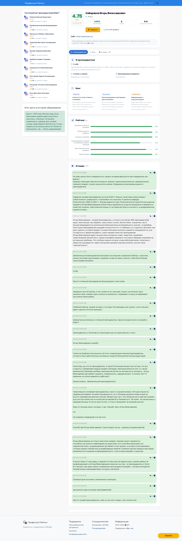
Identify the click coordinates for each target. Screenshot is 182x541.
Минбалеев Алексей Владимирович (43, 25)
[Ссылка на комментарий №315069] (151, 172)
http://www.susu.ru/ (84, 36)
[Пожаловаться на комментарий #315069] (154, 172)
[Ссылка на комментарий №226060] (151, 251)
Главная (87, 3)
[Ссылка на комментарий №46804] (151, 457)
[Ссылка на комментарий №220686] (151, 267)
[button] (158, 3)
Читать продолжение (52, 129)
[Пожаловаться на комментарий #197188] (154, 287)
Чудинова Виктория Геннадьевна (43, 42)
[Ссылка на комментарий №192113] (151, 303)
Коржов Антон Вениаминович (41, 68)
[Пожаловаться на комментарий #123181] (154, 349)
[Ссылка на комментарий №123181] (151, 349)
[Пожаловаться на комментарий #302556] (154, 193)
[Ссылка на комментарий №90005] (151, 423)
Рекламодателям (98, 528)
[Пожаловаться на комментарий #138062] (154, 316)
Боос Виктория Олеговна (39, 93)
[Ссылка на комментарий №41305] (151, 475)
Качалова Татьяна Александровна (43, 85)
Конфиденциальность (78, 534)
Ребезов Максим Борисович (40, 17)
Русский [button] (149, 3)
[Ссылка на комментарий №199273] (151, 277)
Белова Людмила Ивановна (40, 51)
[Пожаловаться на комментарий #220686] (154, 267)
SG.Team (49, 527)
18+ (128, 525)
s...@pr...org (89, 43)
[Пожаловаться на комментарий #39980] (154, 496)
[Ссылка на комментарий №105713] (151, 387)
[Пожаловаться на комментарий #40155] (154, 486)
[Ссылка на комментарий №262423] (151, 216)
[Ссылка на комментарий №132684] (151, 339)
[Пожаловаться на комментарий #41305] (154, 475)
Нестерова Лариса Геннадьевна (42, 76)
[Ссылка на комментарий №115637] (151, 362)
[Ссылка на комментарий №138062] (151, 316)
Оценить (94, 30)
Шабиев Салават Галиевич (40, 59)
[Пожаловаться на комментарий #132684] (154, 339)
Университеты (97, 3)
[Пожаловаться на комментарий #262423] (154, 216)
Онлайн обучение (125, 3)
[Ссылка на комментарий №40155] (151, 486)
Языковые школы (110, 3)
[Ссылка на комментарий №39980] (151, 496)
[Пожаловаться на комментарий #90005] (154, 423)
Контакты (73, 531)
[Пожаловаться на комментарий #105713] (154, 387)
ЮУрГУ (90, 16)
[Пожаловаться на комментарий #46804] (154, 457)
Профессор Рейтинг (35, 3)
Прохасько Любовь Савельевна (42, 34)
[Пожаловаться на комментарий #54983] (154, 437)
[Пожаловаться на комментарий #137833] (154, 328)
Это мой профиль (112, 29)
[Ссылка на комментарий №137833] (151, 328)
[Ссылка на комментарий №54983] (151, 437)
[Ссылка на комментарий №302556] (151, 193)
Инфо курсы (138, 3)
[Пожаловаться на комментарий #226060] (154, 251)
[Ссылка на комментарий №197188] (151, 287)
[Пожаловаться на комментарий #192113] (154, 303)
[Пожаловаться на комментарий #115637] (154, 362)
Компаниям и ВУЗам (100, 525)
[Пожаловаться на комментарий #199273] (154, 277)
